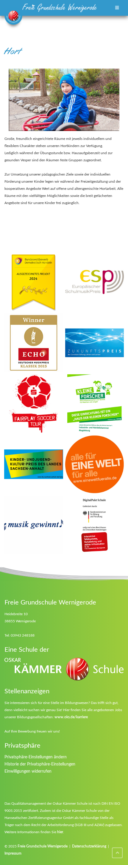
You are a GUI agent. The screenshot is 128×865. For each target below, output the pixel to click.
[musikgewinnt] (33, 525)
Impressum (12, 853)
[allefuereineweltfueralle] (94, 464)
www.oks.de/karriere (71, 717)
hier (60, 832)
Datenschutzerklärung (89, 846)
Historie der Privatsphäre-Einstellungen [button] (39, 764)
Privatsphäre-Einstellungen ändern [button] (35, 757)
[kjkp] (33, 464)
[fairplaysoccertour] (33, 403)
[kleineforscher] (94, 403)
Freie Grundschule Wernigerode (43, 846)
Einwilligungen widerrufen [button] (27, 771)
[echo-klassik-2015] (33, 342)
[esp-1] (94, 282)
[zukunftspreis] (94, 342)
